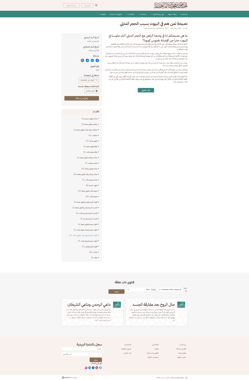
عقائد (95, 258)
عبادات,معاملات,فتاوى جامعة (88, 158)
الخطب (156, 348)
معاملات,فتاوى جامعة (90, 124)
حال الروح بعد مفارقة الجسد (153, 304)
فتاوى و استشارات (116, 14)
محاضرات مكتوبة (153, 357)
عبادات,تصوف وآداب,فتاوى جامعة (87, 174)
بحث (96, 5)
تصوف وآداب (93, 196)
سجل (96, 359)
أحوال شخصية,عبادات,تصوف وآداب (86, 230)
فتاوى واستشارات (175, 28)
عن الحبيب (184, 14)
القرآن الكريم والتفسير (91, 246)
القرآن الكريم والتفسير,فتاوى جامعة (87, 202)
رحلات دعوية (172, 14)
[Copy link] (82, 60)
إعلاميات (131, 14)
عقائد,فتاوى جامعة (91, 146)
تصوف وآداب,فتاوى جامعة (89, 191)
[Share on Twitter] (92, 60)
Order (153, 289)
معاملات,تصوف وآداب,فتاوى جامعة (86, 130)
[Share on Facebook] (97, 60)
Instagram (86, 367)
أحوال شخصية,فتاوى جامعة (89, 224)
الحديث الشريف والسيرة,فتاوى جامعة (86, 208)
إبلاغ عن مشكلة (81, 98)
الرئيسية (185, 28)
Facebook (93, 367)
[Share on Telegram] (87, 60)
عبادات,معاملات (92, 163)
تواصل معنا (182, 353)
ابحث (116, 291)
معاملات (94, 135)
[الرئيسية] (170, 5)
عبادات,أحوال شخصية (90, 119)
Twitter (100, 367)
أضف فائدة (90, 90)
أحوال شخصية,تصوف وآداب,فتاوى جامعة (156, 28)
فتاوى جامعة (93, 141)
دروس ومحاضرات (158, 14)
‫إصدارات (143, 14)
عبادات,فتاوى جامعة (91, 169)
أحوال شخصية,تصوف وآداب (89, 241)
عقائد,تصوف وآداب (91, 152)
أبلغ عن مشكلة (181, 348)
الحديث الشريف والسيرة (90, 219)
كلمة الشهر (155, 344)
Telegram (89, 367)
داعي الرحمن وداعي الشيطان (89, 304)
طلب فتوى (146, 90)
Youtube (96, 367)
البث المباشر (127, 353)
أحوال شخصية (93, 185)
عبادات (95, 252)
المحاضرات (127, 344)
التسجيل (87, 5)
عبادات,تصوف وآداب (91, 180)
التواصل (103, 14)
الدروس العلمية (126, 348)
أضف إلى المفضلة (87, 79)
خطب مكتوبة (181, 357)
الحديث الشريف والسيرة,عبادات (88, 213)
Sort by (185, 289)
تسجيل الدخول (71, 5)
